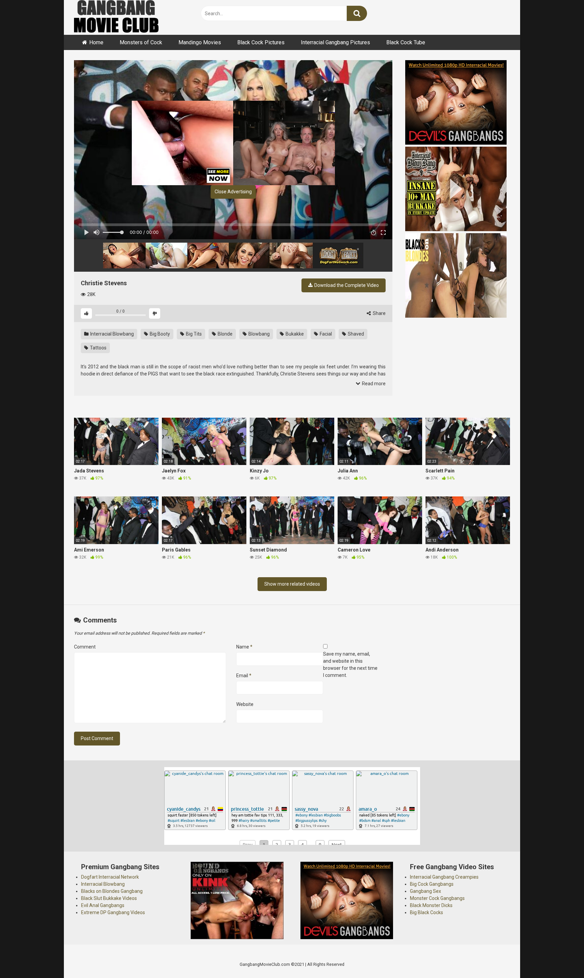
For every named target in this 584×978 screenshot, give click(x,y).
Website (244, 704)
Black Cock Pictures (261, 42)
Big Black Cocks (426, 912)
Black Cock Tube (405, 42)
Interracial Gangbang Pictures (335, 42)
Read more (373, 383)
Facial (325, 334)
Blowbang (258, 334)
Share (379, 313)
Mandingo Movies (199, 42)
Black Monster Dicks (431, 905)
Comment (85, 647)
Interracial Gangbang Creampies (444, 877)
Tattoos (97, 347)
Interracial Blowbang (111, 334)
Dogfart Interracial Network (110, 877)
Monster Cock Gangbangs (437, 898)
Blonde (225, 334)
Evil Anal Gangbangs (102, 905)
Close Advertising (233, 191)
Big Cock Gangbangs (432, 884)
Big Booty (159, 334)
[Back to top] (561, 957)
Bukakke (294, 334)
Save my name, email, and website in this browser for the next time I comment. (350, 664)
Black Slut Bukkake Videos (109, 898)
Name (244, 647)
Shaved (355, 334)
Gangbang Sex (425, 891)
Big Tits (193, 334)
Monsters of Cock (141, 42)
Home (96, 42)
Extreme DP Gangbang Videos (113, 912)
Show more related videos (292, 584)
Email (243, 675)
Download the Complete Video (346, 285)
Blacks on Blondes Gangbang (112, 891)
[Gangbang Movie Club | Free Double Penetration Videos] (116, 17)
